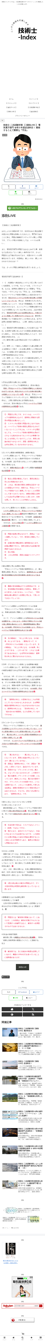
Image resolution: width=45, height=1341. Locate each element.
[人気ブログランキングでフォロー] (22, 208)
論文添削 (6, 977)
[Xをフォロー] (33, 1009)
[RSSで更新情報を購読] (33, 1014)
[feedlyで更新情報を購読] (12, 1014)
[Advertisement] (22, 73)
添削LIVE (22, 967)
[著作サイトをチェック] (12, 1009)
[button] (29, 192)
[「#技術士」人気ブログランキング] (22, 1320)
